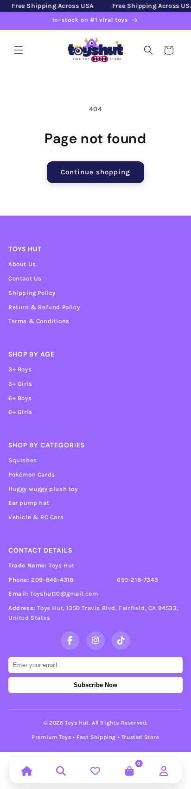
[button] (18, 50)
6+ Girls (20, 411)
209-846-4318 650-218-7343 (94, 579)
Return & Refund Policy (44, 307)
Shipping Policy (32, 292)
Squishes (22, 460)
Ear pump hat (28, 502)
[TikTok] (121, 640)
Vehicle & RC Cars (36, 517)
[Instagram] (95, 640)
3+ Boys (20, 369)
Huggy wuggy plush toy (43, 488)
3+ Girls (20, 383)
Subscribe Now (95, 684)
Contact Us (25, 278)
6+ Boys (20, 397)
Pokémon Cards (31, 474)
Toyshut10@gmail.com (64, 593)
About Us (22, 264)
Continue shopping (95, 172)
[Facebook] (70, 640)
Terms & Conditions (39, 321)
